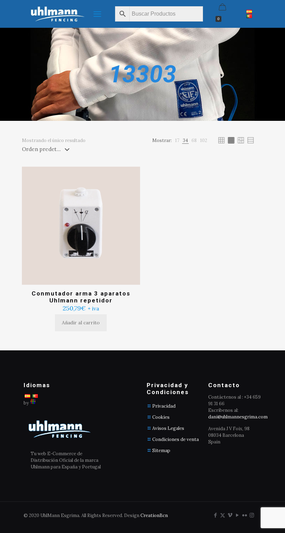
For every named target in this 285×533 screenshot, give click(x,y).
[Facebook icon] (215, 515)
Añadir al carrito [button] (81, 322)
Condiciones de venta (175, 439)
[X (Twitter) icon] (222, 515)
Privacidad (164, 406)
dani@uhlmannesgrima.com (238, 417)
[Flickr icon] (244, 515)
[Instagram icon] (251, 515)
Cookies (161, 417)
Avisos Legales (168, 428)
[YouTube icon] (237, 515)
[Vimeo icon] (230, 515)
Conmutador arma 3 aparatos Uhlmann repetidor (81, 297)
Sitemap (161, 450)
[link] (177, 140)
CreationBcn (154, 515)
